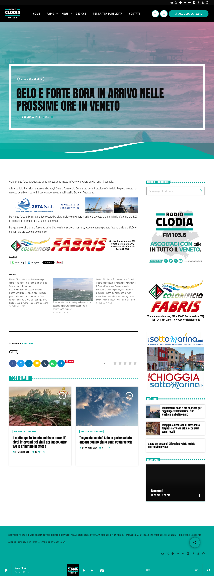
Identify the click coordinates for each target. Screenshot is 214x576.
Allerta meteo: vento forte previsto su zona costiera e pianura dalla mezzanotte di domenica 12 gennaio (72, 306)
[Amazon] (202, 2)
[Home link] (12, 14)
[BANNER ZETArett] (73, 212)
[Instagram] (194, 2)
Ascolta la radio (188, 13)
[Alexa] (207, 2)
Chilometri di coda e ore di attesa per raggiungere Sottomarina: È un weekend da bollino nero (181, 411)
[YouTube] (171, 2)
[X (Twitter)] (176, 2)
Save (71, 361)
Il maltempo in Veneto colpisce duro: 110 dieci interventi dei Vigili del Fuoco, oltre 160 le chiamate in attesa (40, 442)
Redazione (27, 343)
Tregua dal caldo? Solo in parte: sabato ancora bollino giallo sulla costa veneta (105, 440)
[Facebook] (198, 2)
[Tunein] (180, 2)
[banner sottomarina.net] (175, 389)
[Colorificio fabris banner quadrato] (175, 323)
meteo (14, 352)
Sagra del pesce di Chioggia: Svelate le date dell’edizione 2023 (171, 445)
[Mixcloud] (189, 2)
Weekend (157, 490)
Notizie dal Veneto (31, 78)
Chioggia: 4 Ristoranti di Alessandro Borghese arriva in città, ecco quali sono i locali (181, 428)
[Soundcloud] (185, 2)
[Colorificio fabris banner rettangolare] (73, 251)
